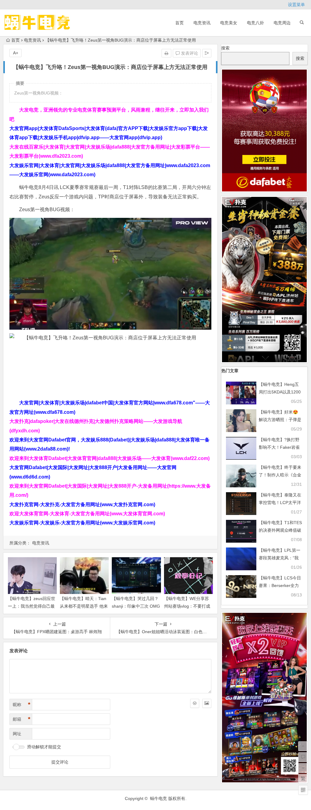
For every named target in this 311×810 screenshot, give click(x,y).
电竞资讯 (201, 22)
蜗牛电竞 (158, 798)
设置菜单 (296, 4)
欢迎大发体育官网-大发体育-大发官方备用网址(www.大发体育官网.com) (87, 513)
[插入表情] (194, 703)
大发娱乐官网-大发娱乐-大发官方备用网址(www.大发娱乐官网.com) (82, 522)
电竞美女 (228, 22)
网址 (17, 733)
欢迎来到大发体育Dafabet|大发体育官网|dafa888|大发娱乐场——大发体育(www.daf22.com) (109, 458)
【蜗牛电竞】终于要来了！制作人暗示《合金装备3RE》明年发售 (280, 475)
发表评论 (189, 53)
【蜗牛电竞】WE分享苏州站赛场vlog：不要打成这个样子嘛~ (187, 606)
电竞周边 (282, 22)
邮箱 (21, 719)
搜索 (225, 48)
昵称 (21, 704)
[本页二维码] (303, 790)
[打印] (166, 53)
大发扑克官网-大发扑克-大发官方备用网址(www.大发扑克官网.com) (82, 504)
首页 (179, 22)
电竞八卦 (255, 22)
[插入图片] (206, 703)
